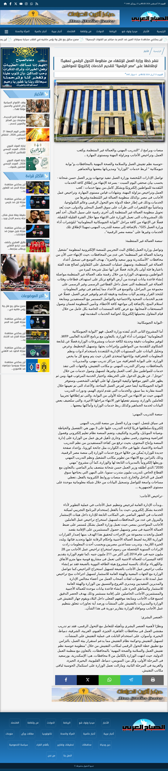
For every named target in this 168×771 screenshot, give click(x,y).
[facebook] (66, 680)
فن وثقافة (85, 31)
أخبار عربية (57, 31)
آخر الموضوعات (32, 295)
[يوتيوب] (21, 3)
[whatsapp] (109, 680)
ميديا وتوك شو (129, 31)
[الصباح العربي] (150, 16)
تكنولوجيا (47, 734)
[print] (153, 680)
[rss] (36, 3)
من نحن (51, 755)
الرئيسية (161, 31)
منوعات (9, 734)
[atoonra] (109, 695)
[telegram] (131, 680)
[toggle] (6, 31)
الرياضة (112, 31)
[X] (87, 680)
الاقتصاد (71, 31)
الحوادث (100, 31)
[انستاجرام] (26, 3)
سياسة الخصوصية (18, 745)
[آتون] (60, 17)
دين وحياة (105, 745)
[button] (4, 17)
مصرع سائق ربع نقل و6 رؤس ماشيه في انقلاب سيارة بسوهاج (65, 39)
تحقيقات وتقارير (65, 745)
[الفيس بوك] (10, 3)
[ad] (25, 87)
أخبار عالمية (41, 31)
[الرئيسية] (5, 3)
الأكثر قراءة (34, 176)
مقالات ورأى (27, 734)
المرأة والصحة (22, 31)
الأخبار (146, 31)
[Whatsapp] (31, 3)
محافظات (86, 745)
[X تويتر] (15, 3)
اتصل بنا (67, 755)
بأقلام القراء (42, 745)
